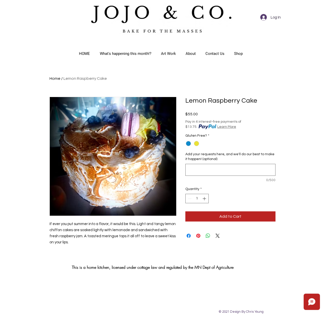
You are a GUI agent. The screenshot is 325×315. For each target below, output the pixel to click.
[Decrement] (189, 198)
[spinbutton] (197, 198)
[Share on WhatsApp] (208, 236)
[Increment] (205, 198)
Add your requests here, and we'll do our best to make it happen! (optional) (229, 156)
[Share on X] (218, 236)
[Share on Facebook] (189, 236)
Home (55, 78)
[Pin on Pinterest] (198, 236)
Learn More (226, 127)
